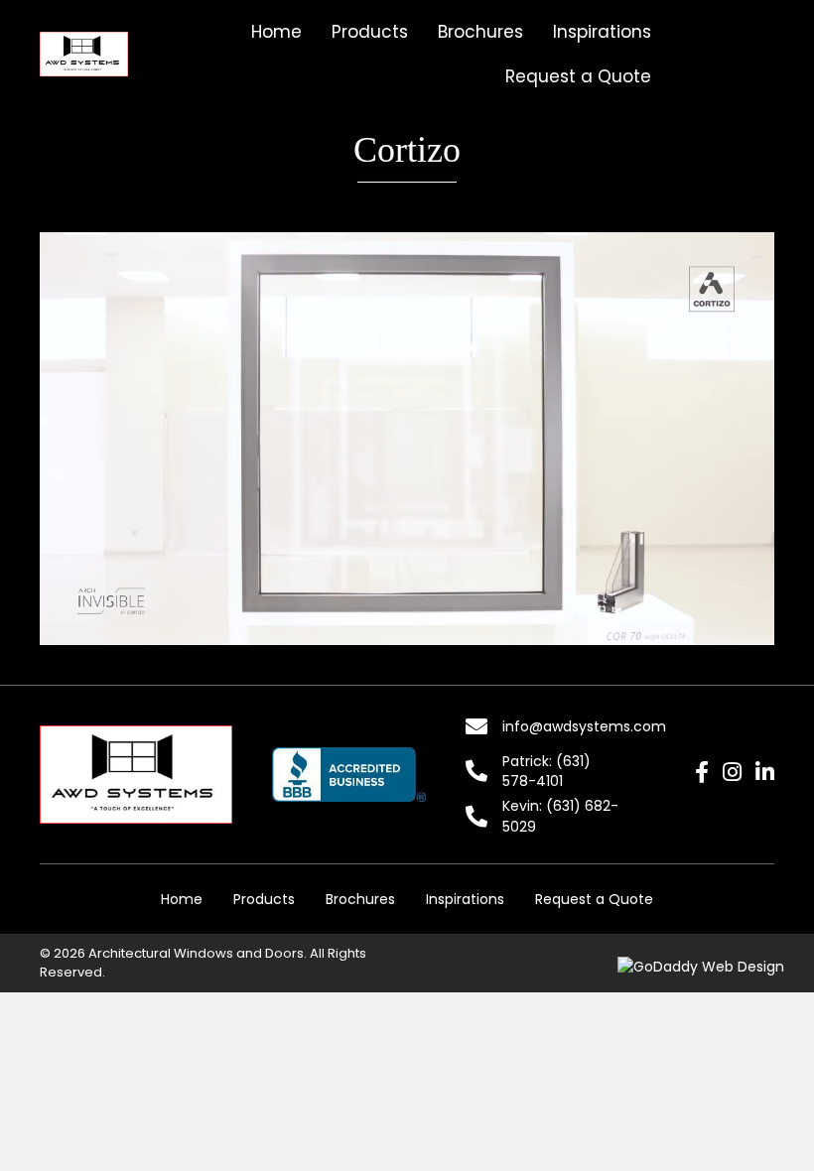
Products (264, 899)
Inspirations (465, 899)
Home (182, 899)
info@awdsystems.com (584, 726)
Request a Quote (594, 899)
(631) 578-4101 (546, 771)
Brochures (360, 899)
